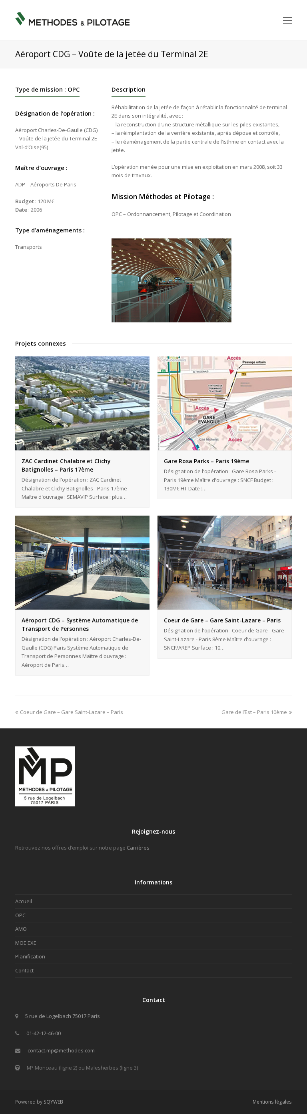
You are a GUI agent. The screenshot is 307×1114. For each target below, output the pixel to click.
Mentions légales (272, 1101)
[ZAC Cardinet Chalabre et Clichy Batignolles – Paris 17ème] (82, 446)
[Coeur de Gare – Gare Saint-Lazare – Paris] (224, 605)
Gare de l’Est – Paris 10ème (254, 712)
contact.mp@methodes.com (61, 1050)
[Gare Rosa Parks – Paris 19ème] (224, 446)
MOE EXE (25, 942)
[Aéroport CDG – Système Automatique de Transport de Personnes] (82, 605)
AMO (21, 928)
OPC (20, 915)
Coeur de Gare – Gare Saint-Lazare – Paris (222, 620)
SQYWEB (53, 1101)
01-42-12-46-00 (43, 1033)
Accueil (23, 901)
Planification (30, 956)
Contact (24, 970)
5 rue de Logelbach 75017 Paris (62, 1016)
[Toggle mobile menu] (287, 20)
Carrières (138, 847)
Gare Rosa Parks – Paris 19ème (206, 461)
